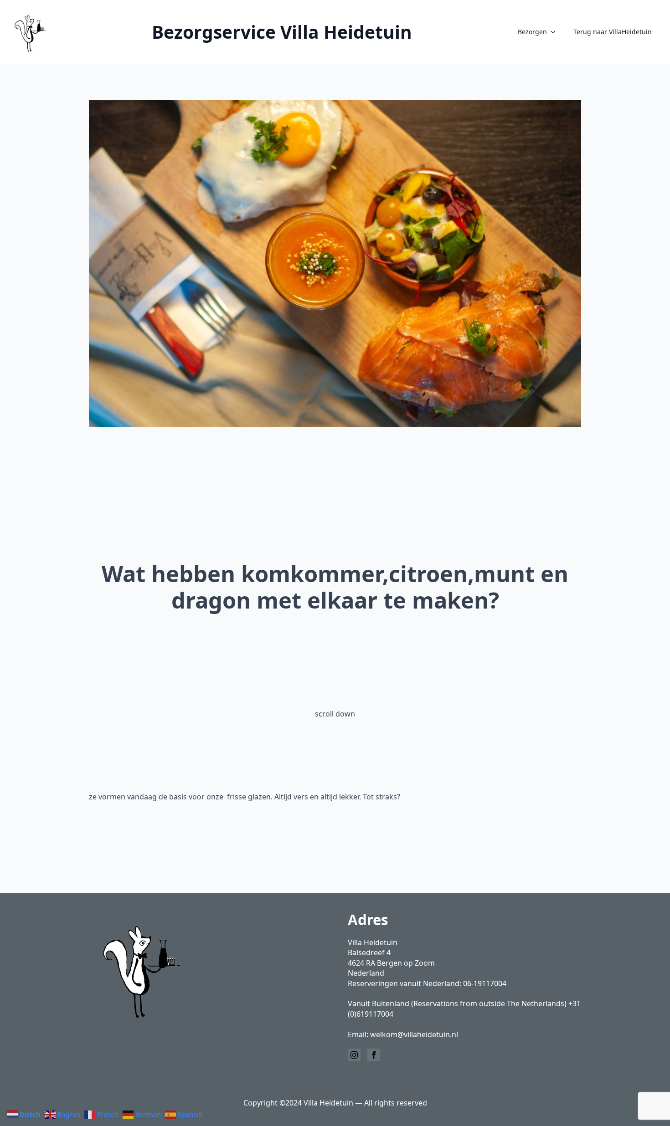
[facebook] (373, 1055)
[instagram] (354, 1055)
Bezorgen (532, 31)
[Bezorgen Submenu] (555, 32)
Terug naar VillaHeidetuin (612, 31)
